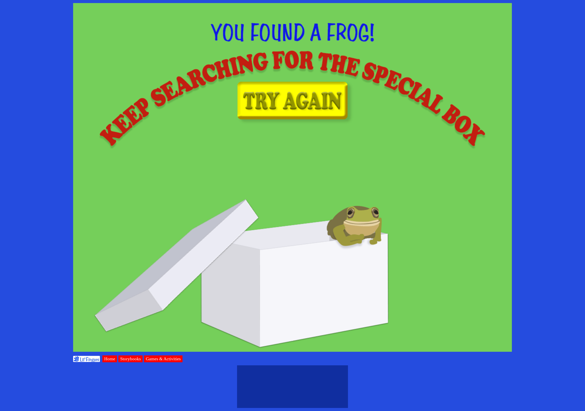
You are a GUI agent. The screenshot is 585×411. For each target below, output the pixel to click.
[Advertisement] (292, 386)
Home (109, 358)
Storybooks (130, 358)
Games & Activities (163, 358)
